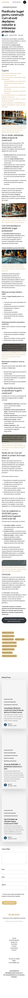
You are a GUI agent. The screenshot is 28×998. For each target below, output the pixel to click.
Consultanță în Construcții (10, 7)
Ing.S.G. (6, 35)
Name (3, 869)
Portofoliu (14, 944)
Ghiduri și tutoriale (9, 758)
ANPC (14, 960)
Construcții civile (8, 699)
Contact (14, 950)
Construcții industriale (10, 702)
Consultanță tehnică (7, 639)
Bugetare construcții (7, 632)
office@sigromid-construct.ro (14, 973)
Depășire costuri (19, 639)
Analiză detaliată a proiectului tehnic (15, 81)
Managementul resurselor (9, 646)
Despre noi (14, 942)
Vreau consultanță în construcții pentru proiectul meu (14, 620)
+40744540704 (14, 971)
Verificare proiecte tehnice (9, 656)
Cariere (14, 946)
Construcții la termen (8, 636)
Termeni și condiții (14, 959)
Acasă (14, 938)
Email (3, 877)
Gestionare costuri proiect (9, 642)
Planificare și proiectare (10, 761)
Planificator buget (7, 652)
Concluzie (5, 107)
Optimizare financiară (8, 649)
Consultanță (14, 948)
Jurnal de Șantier (14, 940)
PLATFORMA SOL (14, 962)
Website (4, 884)
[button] (24, 2)
